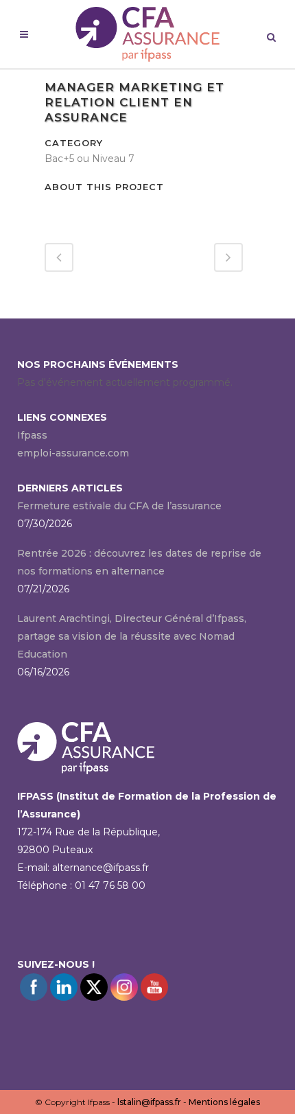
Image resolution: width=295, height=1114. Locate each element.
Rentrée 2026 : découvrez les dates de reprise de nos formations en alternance (139, 562)
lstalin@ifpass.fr (149, 1102)
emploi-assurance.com (73, 453)
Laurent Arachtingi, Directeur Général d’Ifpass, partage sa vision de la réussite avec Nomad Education (131, 636)
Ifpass (32, 435)
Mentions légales (224, 1102)
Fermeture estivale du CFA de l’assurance (119, 506)
